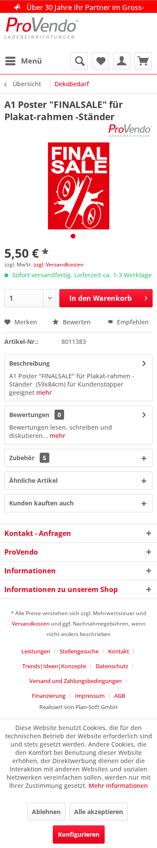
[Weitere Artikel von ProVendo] (130, 130)
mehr (44, 392)
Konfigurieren (78, 834)
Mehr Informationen (118, 785)
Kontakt (118, 651)
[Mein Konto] (121, 61)
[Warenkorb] (143, 61)
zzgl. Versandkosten (59, 264)
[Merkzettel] (100, 61)
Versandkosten (31, 623)
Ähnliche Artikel (33, 480)
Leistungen (35, 651)
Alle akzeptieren (98, 812)
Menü (31, 61)
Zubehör (27, 458)
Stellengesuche (79, 651)
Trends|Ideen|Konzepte (54, 666)
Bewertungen (29, 415)
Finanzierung (48, 696)
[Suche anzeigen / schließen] (79, 61)
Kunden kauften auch (41, 503)
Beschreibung (29, 363)
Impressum (90, 696)
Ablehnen (46, 812)
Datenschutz (112, 666)
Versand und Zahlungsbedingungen (75, 681)
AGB (119, 696)
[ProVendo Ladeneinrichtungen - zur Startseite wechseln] (41, 32)
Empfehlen (132, 322)
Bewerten (76, 322)
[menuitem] (23, 61)
